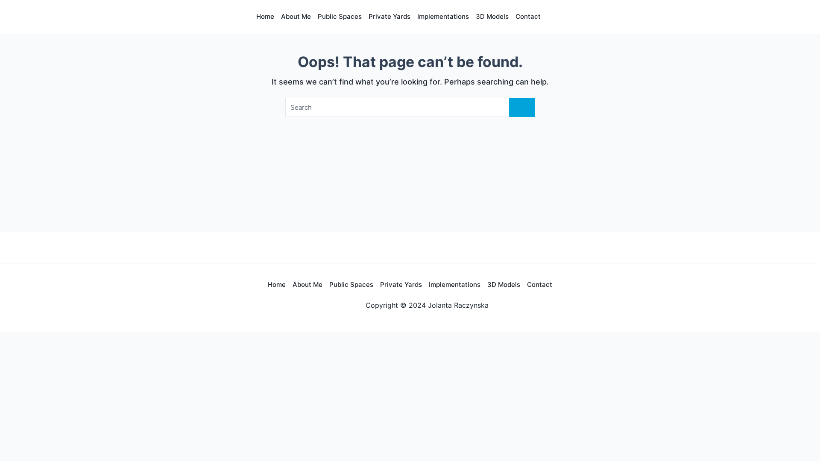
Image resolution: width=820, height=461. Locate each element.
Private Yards (401, 284)
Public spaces (340, 16)
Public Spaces (351, 284)
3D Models (492, 16)
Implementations (443, 16)
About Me (296, 16)
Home (265, 16)
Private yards (389, 16)
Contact (528, 16)
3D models (503, 284)
